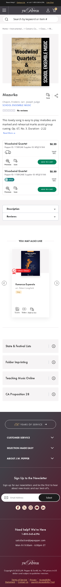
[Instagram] (30, 507)
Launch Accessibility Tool (43, 582)
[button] (30, 61)
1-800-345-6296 (30, 534)
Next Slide (56, 283)
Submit (49, 497)
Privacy (33, 579)
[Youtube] (37, 507)
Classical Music (44, 28)
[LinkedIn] (43, 507)
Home (5, 28)
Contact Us (21, 2)
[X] (24, 507)
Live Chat (49, 2)
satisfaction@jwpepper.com (30, 540)
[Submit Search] (6, 19)
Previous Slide (4, 283)
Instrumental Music (16, 28)
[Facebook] (18, 507)
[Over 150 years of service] (30, 424)
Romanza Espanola (25, 284)
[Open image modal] (30, 63)
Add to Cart (47, 162)
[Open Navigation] (4, 10)
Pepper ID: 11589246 (14, 147)
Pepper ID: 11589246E (14, 174)
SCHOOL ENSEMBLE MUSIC (17, 105)
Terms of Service (19, 579)
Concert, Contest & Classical (32, 28)
